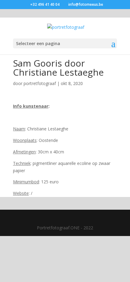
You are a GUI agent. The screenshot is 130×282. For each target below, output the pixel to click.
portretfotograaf (40, 83)
